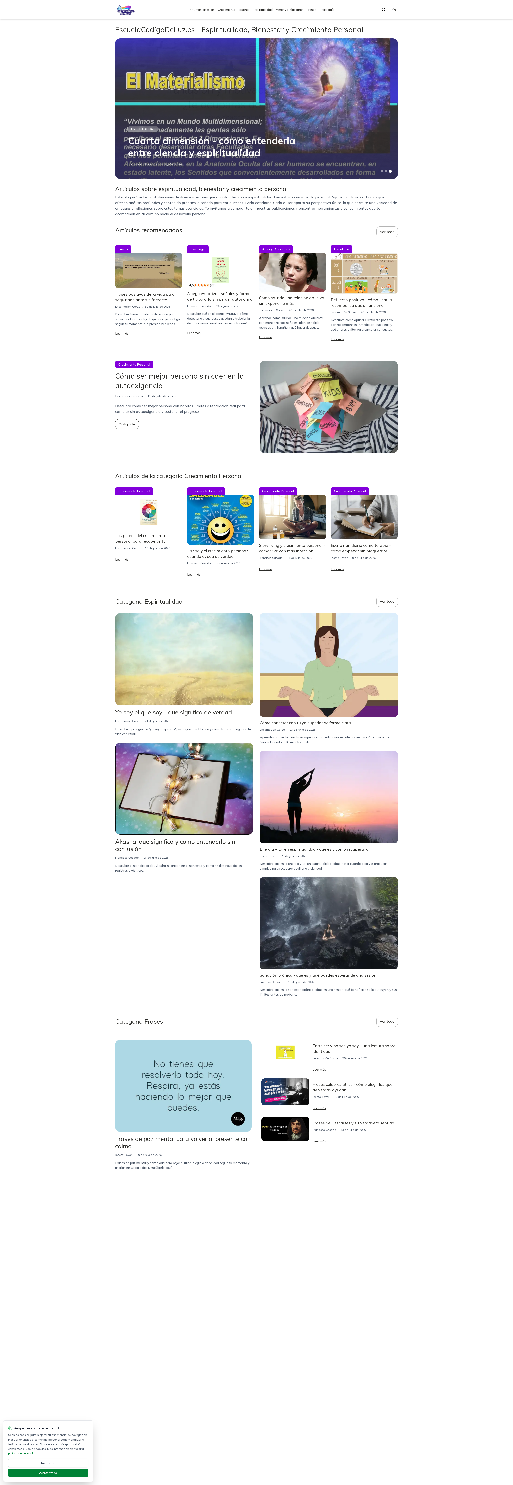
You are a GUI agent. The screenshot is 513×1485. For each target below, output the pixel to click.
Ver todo (387, 231)
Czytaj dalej (127, 424)
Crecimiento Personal (233, 10)
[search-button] (383, 9)
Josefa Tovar (339, 558)
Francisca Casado (199, 306)
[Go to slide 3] (390, 171)
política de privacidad (22, 1453)
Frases (311, 10)
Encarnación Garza (140, 164)
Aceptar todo (48, 1473)
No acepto (48, 1463)
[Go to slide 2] (386, 171)
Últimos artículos (202, 10)
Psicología (326, 10)
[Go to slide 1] (382, 171)
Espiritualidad (263, 10)
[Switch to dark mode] (394, 9)
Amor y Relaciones (289, 10)
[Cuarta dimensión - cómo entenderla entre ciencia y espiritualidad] (256, 108)
